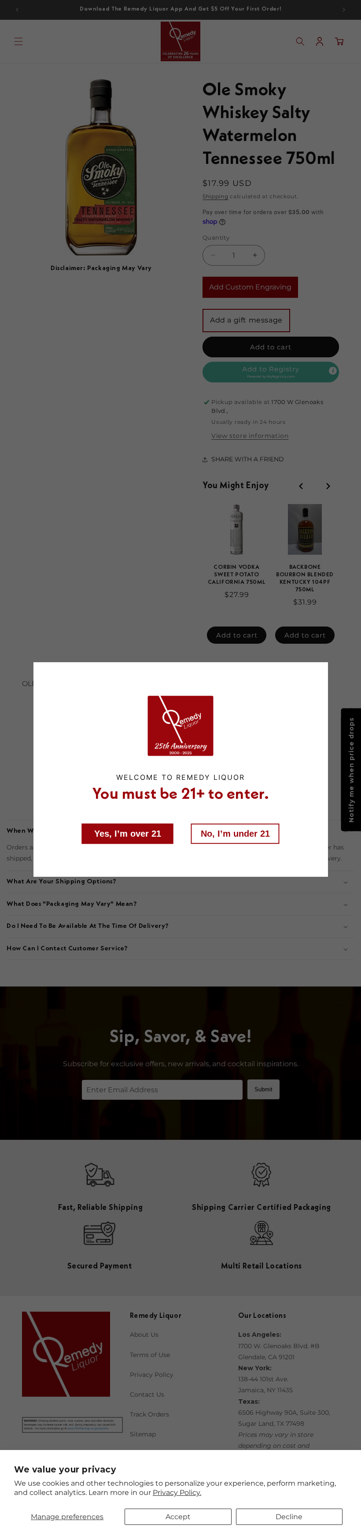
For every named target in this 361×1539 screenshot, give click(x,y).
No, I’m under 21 (235, 833)
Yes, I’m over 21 (127, 833)
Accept (178, 1517)
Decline (289, 1517)
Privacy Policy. (177, 1492)
